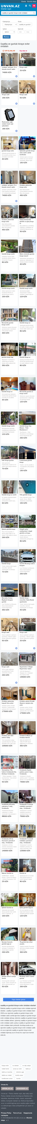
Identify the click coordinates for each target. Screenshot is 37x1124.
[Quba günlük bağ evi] (27, 901)
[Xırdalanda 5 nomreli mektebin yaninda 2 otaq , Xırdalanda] (27, 798)
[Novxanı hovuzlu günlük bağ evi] (9, 936)
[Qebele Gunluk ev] (9, 901)
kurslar (18, 1078)
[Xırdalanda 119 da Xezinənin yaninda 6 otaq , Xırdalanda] (9, 832)
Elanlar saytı (6, 9)
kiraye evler (5, 1065)
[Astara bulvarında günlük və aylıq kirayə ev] (27, 213)
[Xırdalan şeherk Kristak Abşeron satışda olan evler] (27, 695)
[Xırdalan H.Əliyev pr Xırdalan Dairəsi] (27, 729)
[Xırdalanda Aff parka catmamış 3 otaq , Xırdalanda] (9, 798)
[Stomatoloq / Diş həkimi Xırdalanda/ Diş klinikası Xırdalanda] (9, 764)
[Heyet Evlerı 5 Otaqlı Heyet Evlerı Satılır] (27, 660)
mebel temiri (5, 1069)
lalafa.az (28, 1069)
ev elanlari (16, 1065)
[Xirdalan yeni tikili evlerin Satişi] (9, 729)
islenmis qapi (20, 1072)
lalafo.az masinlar (7, 1072)
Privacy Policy (6, 1113)
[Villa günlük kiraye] (27, 488)
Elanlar (23, 1)
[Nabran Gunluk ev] (9, 867)
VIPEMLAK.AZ (7, 1088)
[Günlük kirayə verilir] (9, 248)
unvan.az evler (17, 1069)
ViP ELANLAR (9, 51)
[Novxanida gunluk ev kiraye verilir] (27, 385)
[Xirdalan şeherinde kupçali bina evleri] (9, 695)
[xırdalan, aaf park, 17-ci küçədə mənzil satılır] (9, 179)
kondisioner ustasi (7, 1078)
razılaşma (4, 1115)
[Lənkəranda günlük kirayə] (27, 454)
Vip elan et (23, 51)
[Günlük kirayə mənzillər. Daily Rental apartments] (27, 592)
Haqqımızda (28, 1113)
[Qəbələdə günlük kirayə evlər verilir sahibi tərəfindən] (27, 144)
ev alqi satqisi (27, 1065)
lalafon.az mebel (7, 1075)
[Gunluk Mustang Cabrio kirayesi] (27, 557)
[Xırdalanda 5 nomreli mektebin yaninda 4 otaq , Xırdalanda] (27, 832)
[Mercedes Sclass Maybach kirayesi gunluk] (9, 592)
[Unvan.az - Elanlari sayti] (10, 6)
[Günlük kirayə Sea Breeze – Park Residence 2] (27, 420)
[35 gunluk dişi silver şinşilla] (27, 936)
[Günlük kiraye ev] (27, 316)
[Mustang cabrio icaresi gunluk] (27, 970)
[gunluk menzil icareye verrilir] (9, 970)
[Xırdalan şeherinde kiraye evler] (9, 213)
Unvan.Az (4, 1084)
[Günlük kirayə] (9, 557)
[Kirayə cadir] (27, 626)
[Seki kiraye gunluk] (9, 454)
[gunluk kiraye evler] (9, 144)
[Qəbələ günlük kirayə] (9, 523)
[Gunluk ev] (27, 867)
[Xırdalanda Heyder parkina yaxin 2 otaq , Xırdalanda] (27, 764)
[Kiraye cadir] (9, 626)
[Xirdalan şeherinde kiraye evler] (27, 179)
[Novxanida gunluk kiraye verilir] (9, 316)
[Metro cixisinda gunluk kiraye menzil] (27, 248)
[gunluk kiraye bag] (9, 351)
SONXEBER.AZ (22, 1088)
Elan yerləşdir (34, 6)
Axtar (7, 37)
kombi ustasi (19, 1075)
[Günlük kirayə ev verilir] (9, 488)
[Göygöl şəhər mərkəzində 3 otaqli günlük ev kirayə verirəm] (27, 523)
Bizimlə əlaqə (31, 1)
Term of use (17, 1113)
